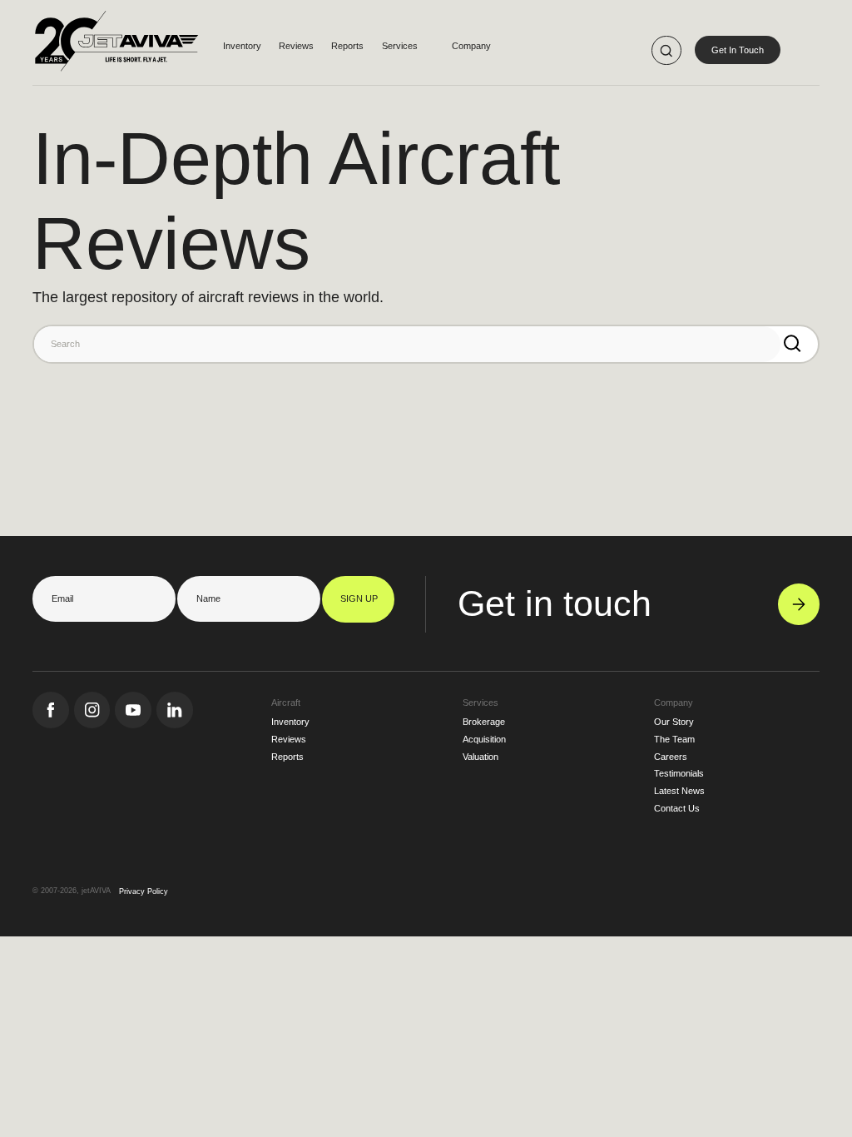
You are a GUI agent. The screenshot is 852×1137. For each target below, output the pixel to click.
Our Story (674, 722)
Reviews (296, 46)
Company (471, 46)
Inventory (242, 46)
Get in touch (554, 603)
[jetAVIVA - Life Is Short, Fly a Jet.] (115, 50)
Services (400, 46)
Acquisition (484, 739)
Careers (670, 757)
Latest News (679, 791)
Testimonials (679, 773)
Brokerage (484, 722)
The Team (674, 739)
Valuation (480, 757)
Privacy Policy (143, 891)
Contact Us (677, 808)
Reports (347, 46)
